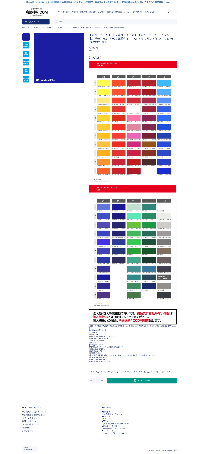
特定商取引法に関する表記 (33, 415)
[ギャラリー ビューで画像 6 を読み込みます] (26, 79)
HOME (24, 27)
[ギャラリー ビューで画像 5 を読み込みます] (26, 71)
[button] (175, 12)
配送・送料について (30, 421)
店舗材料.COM (159, 450)
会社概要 (26, 428)
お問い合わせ (27, 431)
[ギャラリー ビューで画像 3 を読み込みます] (26, 54)
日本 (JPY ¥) (28, 450)
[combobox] (115, 21)
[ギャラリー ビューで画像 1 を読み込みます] (26, 37)
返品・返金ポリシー (30, 418)
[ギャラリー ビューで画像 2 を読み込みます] (26, 45)
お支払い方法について (31, 424)
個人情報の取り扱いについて (34, 412)
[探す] (56, 21)
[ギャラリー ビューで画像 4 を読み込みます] (26, 62)
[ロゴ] (36, 12)
